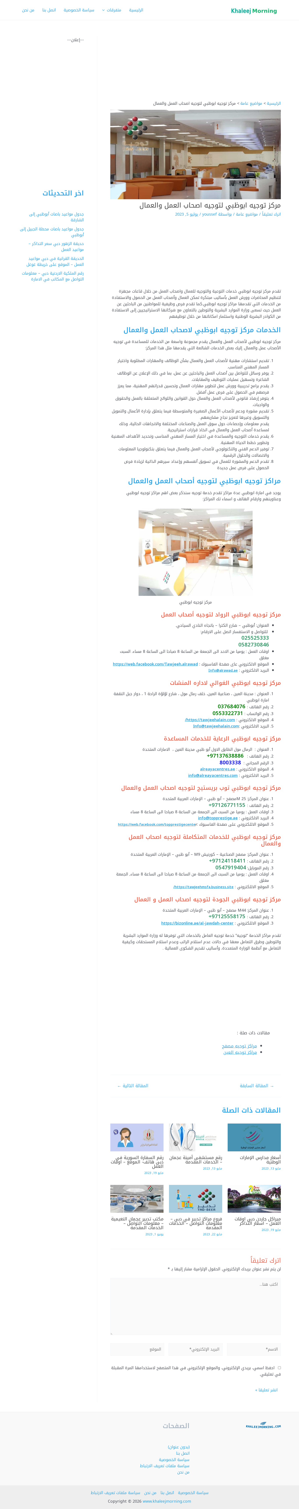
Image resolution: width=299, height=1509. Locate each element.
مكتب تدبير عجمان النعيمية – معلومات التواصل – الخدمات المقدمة (137, 1223)
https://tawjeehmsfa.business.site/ (203, 887)
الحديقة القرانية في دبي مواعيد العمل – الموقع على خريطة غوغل (55, 261)
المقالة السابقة (257, 1086)
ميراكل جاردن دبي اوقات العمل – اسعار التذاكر (258, 1221)
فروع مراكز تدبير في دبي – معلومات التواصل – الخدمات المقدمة (195, 1223)
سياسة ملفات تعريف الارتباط (165, 1466)
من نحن (183, 1472)
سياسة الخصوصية (174, 1459)
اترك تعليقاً (271, 214)
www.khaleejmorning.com (167, 1501)
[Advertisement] (195, 68)
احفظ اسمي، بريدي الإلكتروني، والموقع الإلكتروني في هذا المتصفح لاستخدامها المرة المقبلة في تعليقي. (196, 1371)
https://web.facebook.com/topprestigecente (156, 824)
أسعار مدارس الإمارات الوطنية (260, 1159)
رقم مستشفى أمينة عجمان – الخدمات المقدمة (195, 1159)
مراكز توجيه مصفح (239, 1046)
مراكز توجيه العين (240, 1052)
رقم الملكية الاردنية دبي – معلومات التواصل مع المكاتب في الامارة (53, 276)
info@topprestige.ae (218, 818)
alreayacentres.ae (217, 769)
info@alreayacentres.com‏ (213, 775)
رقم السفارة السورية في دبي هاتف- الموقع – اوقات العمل (137, 1161)
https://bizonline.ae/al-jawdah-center (197, 923)
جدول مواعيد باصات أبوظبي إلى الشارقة (56, 217)
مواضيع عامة (247, 214)
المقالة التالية (132, 1086)
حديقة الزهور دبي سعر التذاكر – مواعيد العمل (56, 246)
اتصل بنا (183, 1453)
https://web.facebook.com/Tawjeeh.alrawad (155, 664)
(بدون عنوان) (179, 1447)
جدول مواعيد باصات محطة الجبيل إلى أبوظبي (52, 232)
